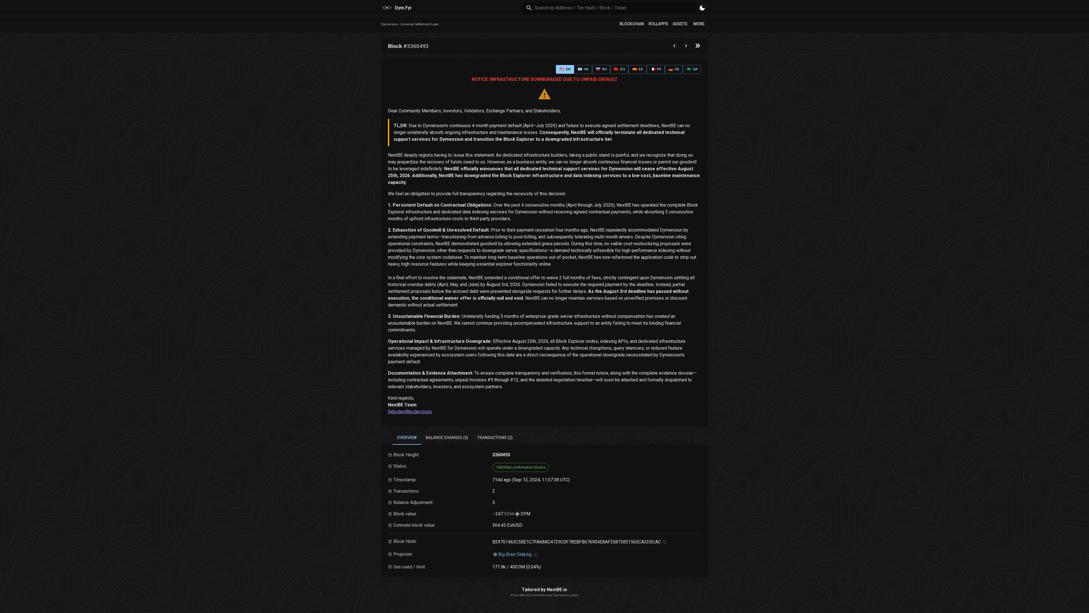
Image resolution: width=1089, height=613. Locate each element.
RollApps (658, 24)
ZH (619, 69)
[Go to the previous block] (674, 47)
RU (601, 69)
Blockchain (632, 24)
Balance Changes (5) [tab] (447, 437)
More (698, 24)
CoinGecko (538, 595)
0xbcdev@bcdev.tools (410, 411)
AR (692, 69)
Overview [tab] (407, 437)
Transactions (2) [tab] (495, 437)
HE (583, 69)
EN (565, 69)
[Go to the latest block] (697, 47)
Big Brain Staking (515, 554)
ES (637, 69)
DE (673, 69)
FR (656, 69)
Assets (680, 24)
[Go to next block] (686, 47)
